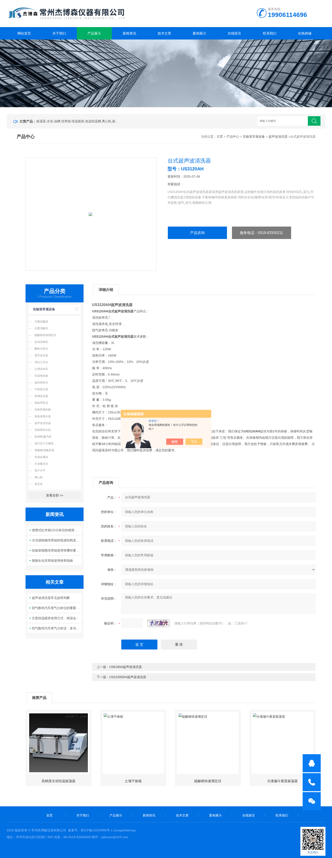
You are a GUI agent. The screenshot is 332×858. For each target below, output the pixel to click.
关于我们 (59, 33)
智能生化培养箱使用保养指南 (52, 560)
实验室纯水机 (43, 429)
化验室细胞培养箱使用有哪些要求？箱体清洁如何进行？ (57, 550)
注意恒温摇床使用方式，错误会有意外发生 (57, 618)
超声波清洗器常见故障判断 (51, 598)
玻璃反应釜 (41, 396)
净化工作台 (41, 362)
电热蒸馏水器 (43, 416)
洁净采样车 (41, 369)
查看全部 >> (54, 495)
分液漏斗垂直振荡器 (282, 781)
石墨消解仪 (41, 328)
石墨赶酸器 (41, 321)
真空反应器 (41, 355)
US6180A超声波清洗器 (125, 667)
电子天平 (40, 470)
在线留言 (234, 33)
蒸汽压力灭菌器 (44, 443)
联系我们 (269, 33)
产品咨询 (197, 233)
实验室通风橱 (43, 409)
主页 (220, 136)
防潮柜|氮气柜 (43, 436)
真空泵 (39, 484)
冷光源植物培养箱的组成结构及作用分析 (57, 540)
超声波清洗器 (278, 136)
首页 (49, 815)
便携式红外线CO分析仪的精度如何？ (57, 530)
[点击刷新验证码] (158, 623)
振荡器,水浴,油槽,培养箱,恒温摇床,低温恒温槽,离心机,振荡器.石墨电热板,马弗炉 (78, 121)
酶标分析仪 (41, 348)
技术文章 (164, 33)
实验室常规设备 (254, 136)
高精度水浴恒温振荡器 (58, 781)
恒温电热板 (41, 375)
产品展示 (94, 33)
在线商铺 (304, 33)
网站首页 (24, 33)
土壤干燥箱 (133, 781)
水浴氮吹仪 (41, 463)
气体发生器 (41, 389)
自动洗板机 (41, 341)
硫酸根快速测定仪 (45, 335)
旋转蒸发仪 (41, 382)
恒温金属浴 (41, 457)
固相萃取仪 (41, 402)
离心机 (39, 477)
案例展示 (199, 33)
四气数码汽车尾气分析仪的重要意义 (57, 608)
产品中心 (233, 136)
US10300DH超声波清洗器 (127, 677)
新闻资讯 (129, 33)
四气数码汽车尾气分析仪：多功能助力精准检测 (57, 628)
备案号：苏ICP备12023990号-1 (90, 830)
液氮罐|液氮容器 (44, 450)
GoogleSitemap (125, 830)
